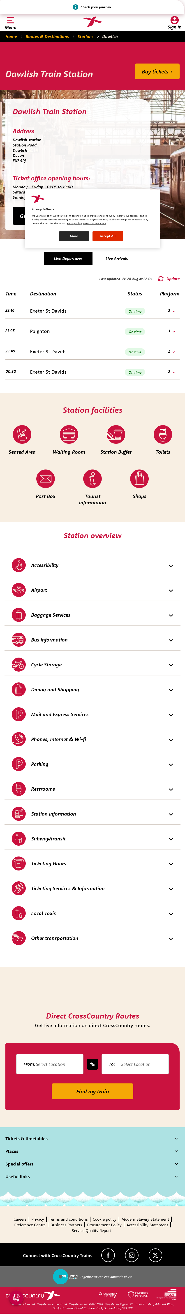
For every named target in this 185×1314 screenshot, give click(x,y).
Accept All (108, 236)
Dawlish (110, 36)
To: (112, 1064)
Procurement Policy (104, 1224)
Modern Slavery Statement (145, 1219)
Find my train (92, 1091)
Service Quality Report (91, 1230)
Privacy (37, 1219)
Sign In (175, 27)
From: (29, 1064)
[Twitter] (155, 1255)
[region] (92, 218)
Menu (10, 27)
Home (11, 36)
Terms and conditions (68, 1219)
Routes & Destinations (47, 36)
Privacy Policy (74, 223)
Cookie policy (104, 1219)
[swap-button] (92, 1064)
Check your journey (96, 7)
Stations (85, 36)
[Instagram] (132, 1255)
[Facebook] (108, 1255)
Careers (20, 1219)
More (74, 236)
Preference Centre (30, 1224)
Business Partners (66, 1224)
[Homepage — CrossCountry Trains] (92, 22)
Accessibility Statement (147, 1224)
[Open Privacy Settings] (16, 1297)
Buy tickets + (157, 71)
